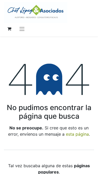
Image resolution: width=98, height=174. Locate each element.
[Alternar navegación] (21, 28)
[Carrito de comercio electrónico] (9, 28)
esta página (77, 134)
